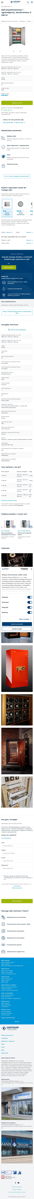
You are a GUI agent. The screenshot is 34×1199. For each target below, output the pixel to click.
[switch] (29, 602)
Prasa (3, 1047)
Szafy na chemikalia (7, 993)
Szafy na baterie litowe (8, 1017)
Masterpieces (5, 1006)
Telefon (3, 850)
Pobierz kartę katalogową (18, 329)
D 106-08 (3, 495)
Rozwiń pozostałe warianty (9, 500)
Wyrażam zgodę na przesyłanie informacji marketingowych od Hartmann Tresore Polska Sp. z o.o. (18, 877)
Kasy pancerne (5, 530)
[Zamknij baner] (31, 569)
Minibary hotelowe (6, 988)
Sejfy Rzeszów (5, 1079)
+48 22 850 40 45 (18, 107)
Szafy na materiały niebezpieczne (10, 998)
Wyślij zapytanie (8, 267)
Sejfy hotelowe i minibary (8, 985)
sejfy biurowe (19, 122)
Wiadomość (4, 865)
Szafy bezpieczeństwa (7, 995)
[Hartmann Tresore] (10, 1033)
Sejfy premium (5, 1001)
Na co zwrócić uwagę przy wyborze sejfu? (17, 176)
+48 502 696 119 (7, 110)
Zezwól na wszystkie (17, 624)
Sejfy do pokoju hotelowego (9, 987)
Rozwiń (9, 232)
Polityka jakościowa (7, 1035)
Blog (2, 1050)
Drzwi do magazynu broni (8, 973)
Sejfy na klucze (5, 980)
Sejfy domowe (5, 960)
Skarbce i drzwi (5, 1009)
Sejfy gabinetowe (6, 1005)
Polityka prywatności (17, 888)
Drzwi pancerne (5, 1014)
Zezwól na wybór (17, 629)
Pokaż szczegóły (24, 619)
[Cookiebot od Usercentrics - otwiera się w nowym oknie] (21, 569)
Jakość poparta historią (8, 1058)
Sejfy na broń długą (6, 970)
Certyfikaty (4, 1038)
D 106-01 (3, 475)
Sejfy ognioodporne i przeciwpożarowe (12, 965)
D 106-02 (3, 480)
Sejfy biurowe (5, 976)
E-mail (3, 857)
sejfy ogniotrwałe (8, 122)
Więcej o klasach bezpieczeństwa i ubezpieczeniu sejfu (17, 312)
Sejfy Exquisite (5, 1003)
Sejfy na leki (4, 982)
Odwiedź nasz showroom (8, 1122)
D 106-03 (3, 485)
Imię (3, 842)
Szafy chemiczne (6, 996)
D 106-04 (3, 490)
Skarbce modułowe (6, 1013)
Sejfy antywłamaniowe (7, 962)
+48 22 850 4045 (18, 505)
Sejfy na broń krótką (24, 530)
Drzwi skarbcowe (6, 1011)
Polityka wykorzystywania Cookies (17, 1192)
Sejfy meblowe (5, 964)
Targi (2, 1044)
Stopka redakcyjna (17, 1189)
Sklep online (4, 1053)
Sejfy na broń (5, 968)
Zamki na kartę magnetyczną (9, 990)
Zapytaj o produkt (17, 103)
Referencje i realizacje (7, 1041)
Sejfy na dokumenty (6, 978)
